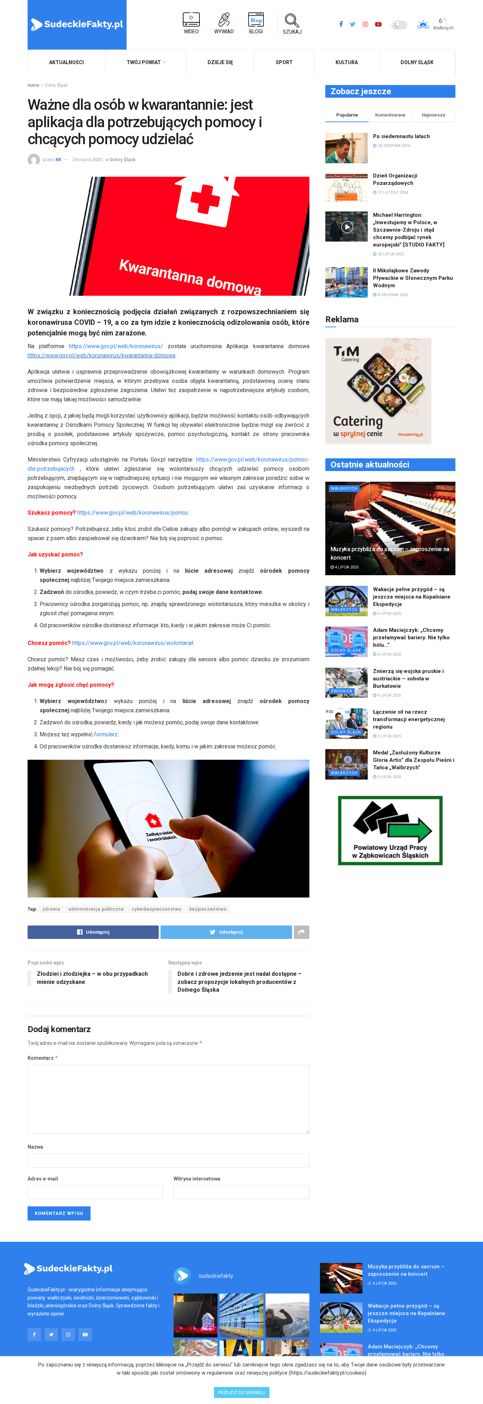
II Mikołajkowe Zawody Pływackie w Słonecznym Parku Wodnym (413, 278)
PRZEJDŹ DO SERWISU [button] (241, 1392)
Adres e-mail (43, 1179)
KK (58, 159)
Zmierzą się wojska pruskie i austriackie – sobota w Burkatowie (408, 678)
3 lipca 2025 (388, 736)
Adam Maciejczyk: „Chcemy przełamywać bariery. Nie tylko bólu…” (411, 637)
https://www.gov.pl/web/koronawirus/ (116, 346)
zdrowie (51, 909)
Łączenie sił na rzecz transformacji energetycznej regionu (409, 719)
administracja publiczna (96, 909)
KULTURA (347, 62)
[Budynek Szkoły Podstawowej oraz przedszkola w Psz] (241, 1315)
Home (33, 85)
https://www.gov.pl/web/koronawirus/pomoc (132, 512)
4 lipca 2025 (346, 567)
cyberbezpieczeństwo (156, 909)
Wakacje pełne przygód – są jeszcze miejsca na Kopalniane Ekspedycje (411, 596)
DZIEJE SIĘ (220, 62)
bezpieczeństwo (208, 909)
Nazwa (35, 1147)
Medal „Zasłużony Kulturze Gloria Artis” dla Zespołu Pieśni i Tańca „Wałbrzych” (413, 760)
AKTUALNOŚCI (66, 62)
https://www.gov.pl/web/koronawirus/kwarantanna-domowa (101, 355)
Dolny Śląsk (417, 62)
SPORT (284, 62)
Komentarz (43, 1057)
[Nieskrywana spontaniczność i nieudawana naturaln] (195, 1315)
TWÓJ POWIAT (144, 62)
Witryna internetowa (197, 1179)
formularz (106, 734)
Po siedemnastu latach (401, 136)
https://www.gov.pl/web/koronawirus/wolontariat (132, 643)
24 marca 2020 (87, 159)
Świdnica (342, 691)
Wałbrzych (344, 488)
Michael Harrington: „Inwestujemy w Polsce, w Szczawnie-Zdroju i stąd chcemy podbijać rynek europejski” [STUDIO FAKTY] (408, 230)
